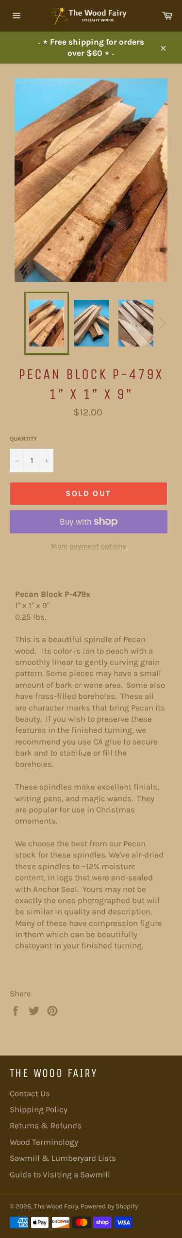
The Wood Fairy (56, 1206)
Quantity (23, 438)
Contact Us (30, 1093)
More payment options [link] (88, 546)
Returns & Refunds (46, 1125)
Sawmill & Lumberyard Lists (63, 1158)
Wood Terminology (44, 1142)
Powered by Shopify (109, 1206)
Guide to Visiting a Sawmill (60, 1174)
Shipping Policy (38, 1109)
